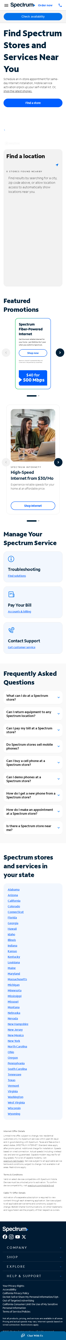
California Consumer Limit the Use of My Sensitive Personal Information (30, 1306)
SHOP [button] (12, 1257)
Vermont (13, 1085)
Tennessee (14, 1074)
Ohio (11, 1052)
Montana (14, 1007)
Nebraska (14, 1013)
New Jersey (15, 1029)
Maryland (14, 973)
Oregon (13, 1057)
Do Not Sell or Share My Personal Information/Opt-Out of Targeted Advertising (31, 1298)
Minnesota (14, 990)
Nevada (13, 1018)
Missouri (13, 1001)
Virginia (13, 1091)
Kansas (12, 951)
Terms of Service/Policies (16, 1311)
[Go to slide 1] (32, 396)
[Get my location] (57, 165)
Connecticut (16, 912)
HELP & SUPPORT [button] (24, 1276)
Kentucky (14, 956)
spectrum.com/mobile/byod (41, 1185)
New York (14, 1041)
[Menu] (6, 5)
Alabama (14, 889)
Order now (45, 5)
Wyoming (14, 1113)
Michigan (14, 985)
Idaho (11, 934)
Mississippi (14, 996)
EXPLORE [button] (16, 1266)
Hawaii (12, 928)
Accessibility (9, 1289)
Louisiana (14, 962)
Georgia (13, 923)
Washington (15, 1097)
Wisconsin (14, 1108)
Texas (11, 1080)
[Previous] (6, 352)
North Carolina (17, 1046)
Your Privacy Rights (13, 1285)
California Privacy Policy (16, 1293)
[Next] (60, 352)
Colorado (14, 906)
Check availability (33, 16)
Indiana (12, 945)
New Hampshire (18, 1024)
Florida (12, 917)
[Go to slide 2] (38, 396)
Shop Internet (33, 505)
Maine (12, 968)
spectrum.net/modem (14, 1161)
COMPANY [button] (17, 1247)
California (14, 900)
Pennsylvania (16, 1063)
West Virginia (16, 1102)
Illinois (12, 940)
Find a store (33, 103)
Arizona (13, 895)
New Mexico (16, 1035)
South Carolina (17, 1069)
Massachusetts (17, 979)
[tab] (33, 1247)
